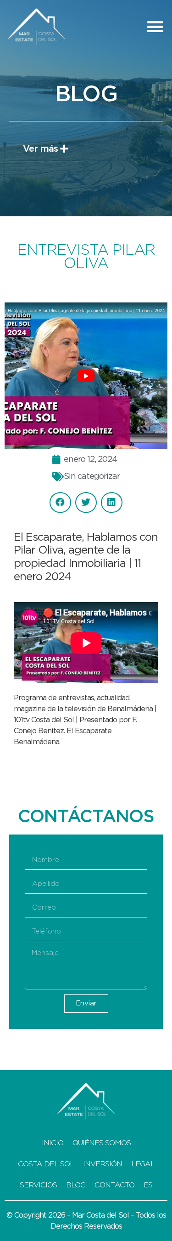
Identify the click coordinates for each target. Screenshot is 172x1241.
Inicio (52, 1143)
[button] (154, 26)
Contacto (114, 1185)
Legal (143, 1164)
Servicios (38, 1185)
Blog (75, 1185)
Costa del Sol (46, 1164)
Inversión (102, 1164)
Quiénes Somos (101, 1143)
